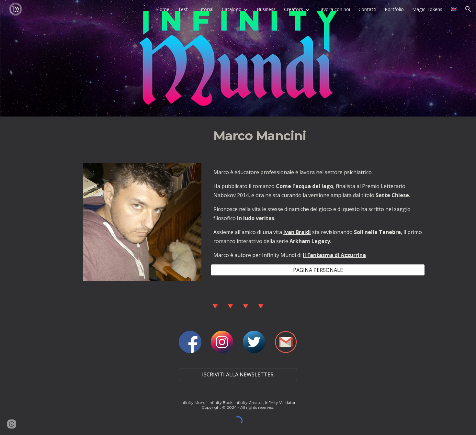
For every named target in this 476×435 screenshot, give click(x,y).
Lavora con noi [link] (334, 9)
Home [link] (162, 9)
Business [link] (266, 9)
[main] (302, 136)
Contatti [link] (367, 9)
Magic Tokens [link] (427, 9)
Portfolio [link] (394, 9)
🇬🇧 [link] (454, 9)
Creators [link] (293, 9)
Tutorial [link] (204, 9)
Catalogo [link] (232, 9)
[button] (468, 9)
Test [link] (183, 9)
